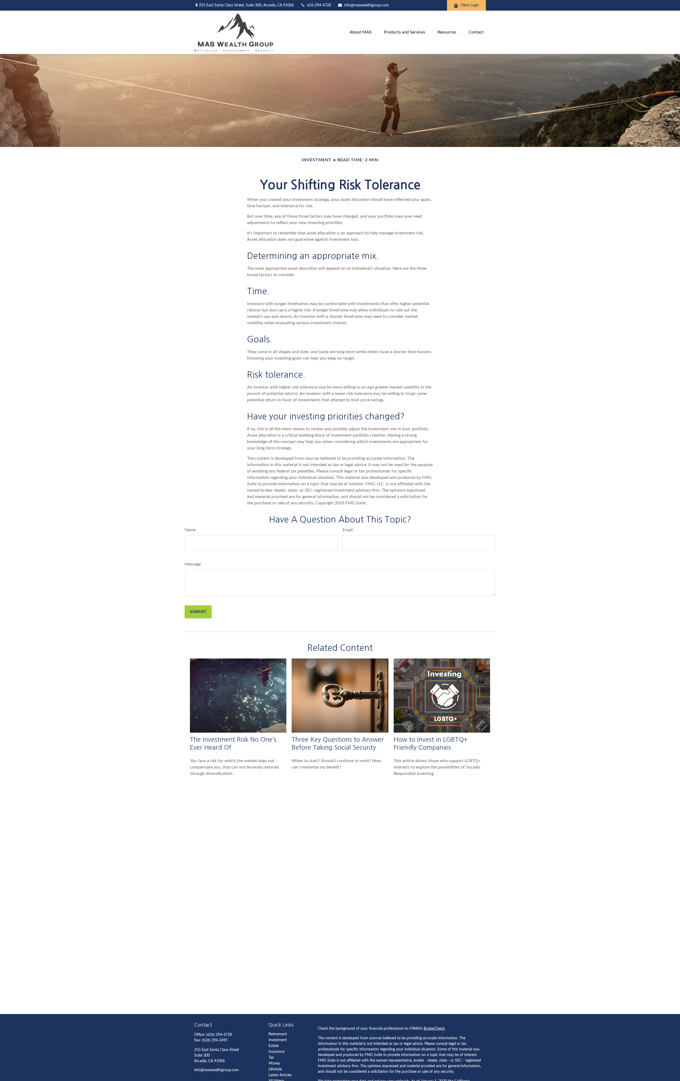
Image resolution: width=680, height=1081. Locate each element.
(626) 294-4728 (219, 1035)
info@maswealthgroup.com (366, 5)
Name (190, 530)
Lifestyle (275, 1069)
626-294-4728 (319, 5)
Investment (278, 1040)
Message (193, 564)
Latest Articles (280, 1075)
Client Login (469, 5)
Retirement (278, 1034)
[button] (360, 32)
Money (274, 1063)
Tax (271, 1057)
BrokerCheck (434, 1029)
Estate (274, 1046)
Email (348, 530)
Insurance (276, 1052)
